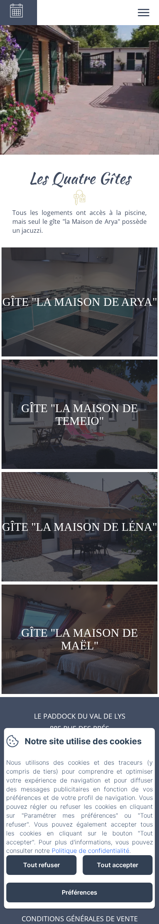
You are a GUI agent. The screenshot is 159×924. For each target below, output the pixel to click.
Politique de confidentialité (90, 850)
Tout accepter (117, 865)
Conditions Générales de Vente (80, 918)
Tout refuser (41, 865)
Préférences (79, 892)
